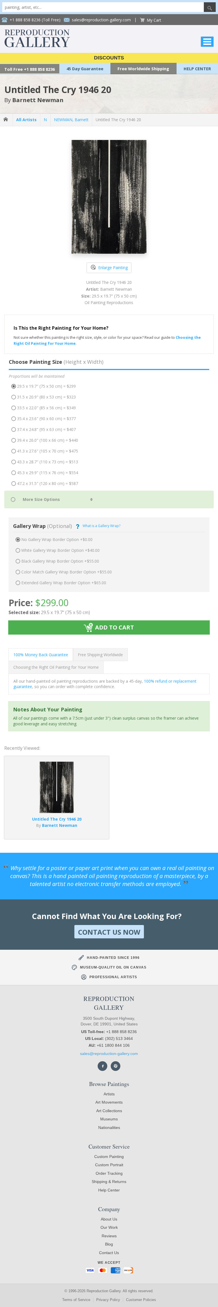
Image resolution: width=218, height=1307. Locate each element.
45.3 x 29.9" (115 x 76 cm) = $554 (47, 472)
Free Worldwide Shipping (143, 68)
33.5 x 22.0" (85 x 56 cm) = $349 (46, 407)
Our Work (109, 1227)
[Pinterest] (115, 1066)
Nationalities (109, 1127)
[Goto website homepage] (37, 45)
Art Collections (109, 1110)
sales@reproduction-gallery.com (109, 1053)
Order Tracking (109, 1173)
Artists (109, 1094)
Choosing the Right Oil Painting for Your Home (56, 667)
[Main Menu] (207, 42)
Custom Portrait (109, 1165)
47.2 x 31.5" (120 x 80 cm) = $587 (47, 483)
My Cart (154, 20)
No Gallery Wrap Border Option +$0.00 (57, 539)
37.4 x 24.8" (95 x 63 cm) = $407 (46, 429)
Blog (109, 1244)
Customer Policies (141, 1300)
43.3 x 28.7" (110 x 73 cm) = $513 (47, 461)
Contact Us (109, 1252)
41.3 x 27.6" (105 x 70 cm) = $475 (47, 451)
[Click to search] (209, 7)
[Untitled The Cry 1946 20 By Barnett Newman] (57, 811)
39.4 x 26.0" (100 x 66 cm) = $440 (47, 440)
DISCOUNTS (109, 58)
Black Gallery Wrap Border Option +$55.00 (60, 561)
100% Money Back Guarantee (40, 654)
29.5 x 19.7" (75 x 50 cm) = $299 (46, 386)
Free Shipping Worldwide (100, 654)
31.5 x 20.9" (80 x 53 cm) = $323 (46, 397)
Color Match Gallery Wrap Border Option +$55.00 (66, 572)
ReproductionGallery (109, 1002)
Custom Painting (109, 1156)
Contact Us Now (109, 932)
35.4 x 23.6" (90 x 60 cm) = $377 (46, 418)
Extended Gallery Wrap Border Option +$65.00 (63, 582)
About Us (109, 1219)
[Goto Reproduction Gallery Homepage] (6, 119)
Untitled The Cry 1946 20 (118, 119)
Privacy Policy (108, 1300)
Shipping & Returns (109, 1181)
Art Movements (109, 1102)
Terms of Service (76, 1300)
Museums (109, 1119)
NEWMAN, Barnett (71, 119)
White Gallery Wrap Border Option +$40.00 (60, 550)
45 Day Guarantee (84, 68)
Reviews (109, 1236)
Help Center (109, 1190)
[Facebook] (102, 1066)
